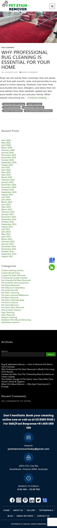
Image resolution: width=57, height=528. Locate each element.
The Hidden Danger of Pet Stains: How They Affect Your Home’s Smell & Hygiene (27, 380)
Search (4, 351)
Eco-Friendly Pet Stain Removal (16, 280)
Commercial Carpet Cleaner (14, 277)
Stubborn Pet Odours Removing (16, 319)
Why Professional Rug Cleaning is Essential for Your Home (25, 59)
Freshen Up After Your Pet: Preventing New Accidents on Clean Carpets (27, 375)
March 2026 (6, 147)
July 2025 (5, 167)
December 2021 (8, 246)
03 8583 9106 (44, 419)
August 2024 (7, 194)
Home (6, 510)
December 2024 (8, 184)
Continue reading (38, 97)
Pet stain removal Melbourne (14, 295)
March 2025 (6, 177)
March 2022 (6, 239)
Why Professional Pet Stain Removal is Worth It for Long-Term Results (28, 370)
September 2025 (8, 162)
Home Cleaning (34, 104)
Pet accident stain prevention (15, 282)
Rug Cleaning (7, 47)
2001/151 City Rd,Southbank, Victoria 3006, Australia (29, 467)
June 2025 (6, 169)
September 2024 (8, 192)
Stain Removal (8, 314)
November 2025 (8, 157)
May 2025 (5, 172)
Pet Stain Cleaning (10, 292)
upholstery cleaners (10, 322)
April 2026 (6, 145)
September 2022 (8, 224)
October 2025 (7, 159)
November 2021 (8, 248)
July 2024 (5, 197)
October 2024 (7, 189)
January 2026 (7, 152)
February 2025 (8, 179)
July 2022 (5, 229)
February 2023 (8, 211)
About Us (18, 510)
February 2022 (8, 241)
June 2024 (6, 199)
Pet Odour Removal (10, 285)
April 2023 (6, 206)
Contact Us (43, 515)
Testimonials (46, 510)
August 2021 (7, 256)
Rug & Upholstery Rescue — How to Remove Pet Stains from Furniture (27, 365)
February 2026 (8, 150)
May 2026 (5, 142)
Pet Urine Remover (10, 304)
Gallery (31, 510)
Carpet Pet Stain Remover (13, 275)
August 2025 (7, 164)
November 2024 (8, 187)
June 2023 (6, 204)
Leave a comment (30, 72)
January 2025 (7, 182)
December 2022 (8, 216)
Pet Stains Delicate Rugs (12, 300)
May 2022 (5, 234)
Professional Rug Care (33, 107)
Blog (10, 515)
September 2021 (8, 253)
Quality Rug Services (13, 111)
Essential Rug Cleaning (14, 104)
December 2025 (8, 155)
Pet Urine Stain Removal (12, 307)
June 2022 (6, 231)
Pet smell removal (9, 290)
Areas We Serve (25, 515)
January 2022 (7, 244)
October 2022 (7, 221)
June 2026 (6, 140)
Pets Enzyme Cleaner (11, 309)
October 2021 (7, 251)
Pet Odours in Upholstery (13, 287)
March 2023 (6, 209)
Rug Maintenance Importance (38, 111)
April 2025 (6, 174)
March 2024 (6, 201)
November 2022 (8, 219)
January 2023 (7, 214)
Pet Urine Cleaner (9, 302)
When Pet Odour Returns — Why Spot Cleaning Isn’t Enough (25, 385)
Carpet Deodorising (10, 272)
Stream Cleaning (9, 317)
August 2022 (7, 226)
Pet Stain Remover (12, 107)
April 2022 (6, 236)
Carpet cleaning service (12, 270)
